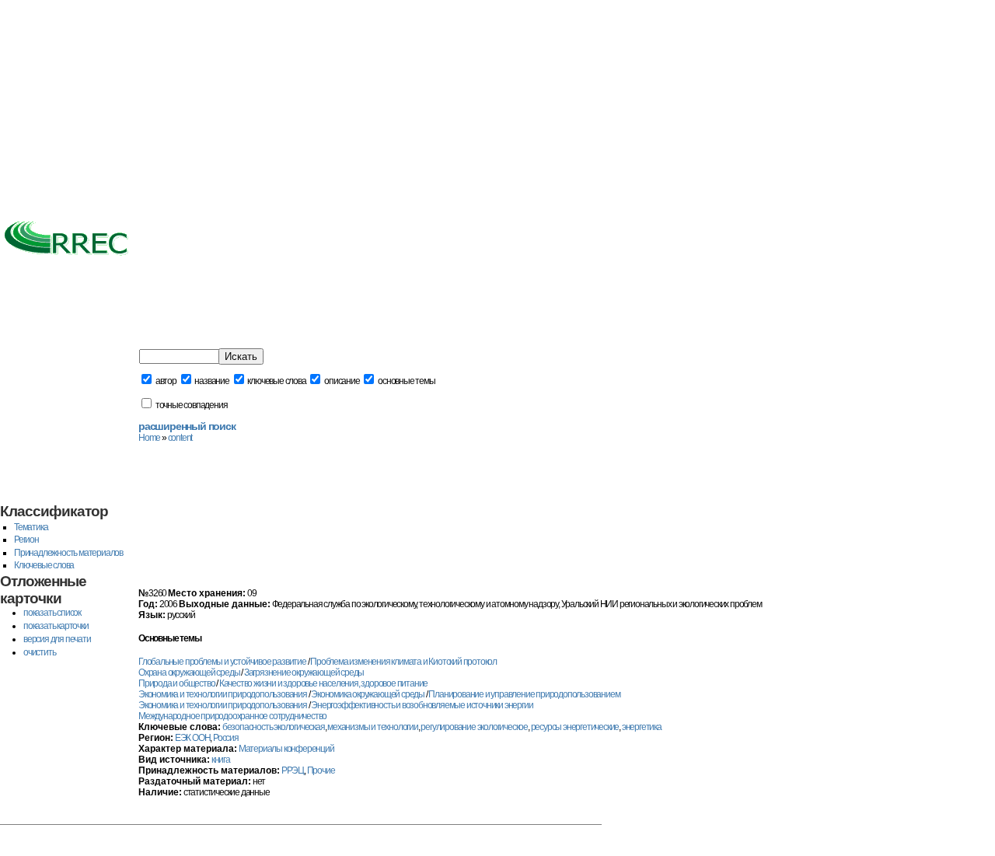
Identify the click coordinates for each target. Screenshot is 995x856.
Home (149, 437)
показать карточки (56, 625)
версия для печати (57, 639)
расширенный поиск (187, 426)
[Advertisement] (497, 109)
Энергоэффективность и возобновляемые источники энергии (421, 705)
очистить (39, 652)
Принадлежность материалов (68, 552)
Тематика (30, 527)
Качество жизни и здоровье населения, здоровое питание (323, 683)
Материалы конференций (286, 748)
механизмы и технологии (372, 726)
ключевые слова (276, 381)
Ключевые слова (44, 565)
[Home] (66, 256)
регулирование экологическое (474, 726)
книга (220, 759)
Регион (26, 539)
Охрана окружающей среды (188, 672)
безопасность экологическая (273, 726)
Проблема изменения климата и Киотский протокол (403, 661)
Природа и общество (176, 683)
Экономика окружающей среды (367, 694)
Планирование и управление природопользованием (524, 694)
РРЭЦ (292, 770)
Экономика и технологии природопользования (222, 694)
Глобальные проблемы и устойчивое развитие (222, 661)
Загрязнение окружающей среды (304, 672)
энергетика (642, 726)
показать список (52, 612)
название (211, 381)
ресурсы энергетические (575, 726)
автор (165, 381)
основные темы (405, 381)
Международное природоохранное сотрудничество (232, 716)
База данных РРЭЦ (136, 328)
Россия (226, 737)
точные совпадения (190, 405)
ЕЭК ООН (193, 737)
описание (341, 381)
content (180, 437)
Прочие (321, 770)
